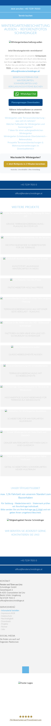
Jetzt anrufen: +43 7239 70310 (25, 9)
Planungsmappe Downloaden (25, 102)
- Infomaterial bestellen (9, 611)
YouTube (2, 653)
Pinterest (8, 653)
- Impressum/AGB (7, 613)
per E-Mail (38, 509)
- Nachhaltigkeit (6, 619)
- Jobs (2, 629)
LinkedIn (14, 648)
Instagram (14, 653)
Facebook (2, 648)
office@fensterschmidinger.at (12, 601)
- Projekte (4, 624)
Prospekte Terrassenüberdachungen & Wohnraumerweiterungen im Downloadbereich (25, 145)
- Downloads (5, 621)
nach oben (25, 669)
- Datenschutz (6, 616)
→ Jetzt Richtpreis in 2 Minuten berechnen (25, 164)
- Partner (3, 627)
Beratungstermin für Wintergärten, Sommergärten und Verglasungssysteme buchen (25, 82)
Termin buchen (25, 16)
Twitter (8, 648)
